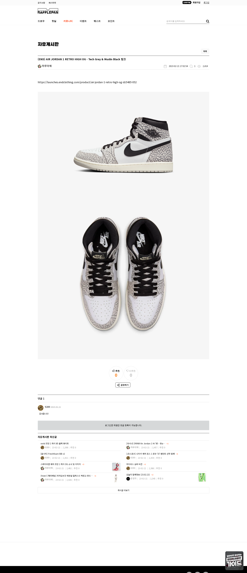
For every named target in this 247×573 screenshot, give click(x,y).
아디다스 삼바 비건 (134, 464)
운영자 (134, 478)
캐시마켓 (52, 2)
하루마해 (47, 66)
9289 (47, 406)
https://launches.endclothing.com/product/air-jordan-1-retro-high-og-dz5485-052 (87, 82)
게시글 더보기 (123, 490)
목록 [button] (205, 51)
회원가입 (196, 2)
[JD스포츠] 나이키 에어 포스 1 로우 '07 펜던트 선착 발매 (150, 453)
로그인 (206, 2)
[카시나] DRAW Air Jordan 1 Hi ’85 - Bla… (146, 443)
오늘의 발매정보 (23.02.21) (138, 474)
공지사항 (42, 2)
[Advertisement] (123, 32)
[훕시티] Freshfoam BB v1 (53, 453)
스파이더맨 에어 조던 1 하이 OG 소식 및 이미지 (61, 464)
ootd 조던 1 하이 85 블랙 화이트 (55, 443)
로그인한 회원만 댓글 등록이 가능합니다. (123, 425)
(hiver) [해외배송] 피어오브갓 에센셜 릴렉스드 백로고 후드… (67, 475)
